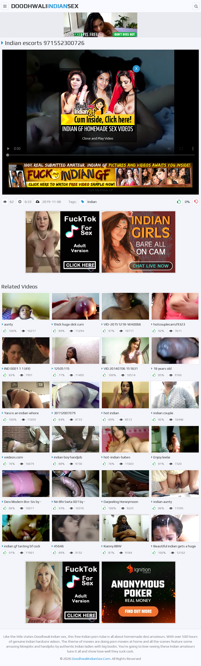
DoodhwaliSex (44, 6)
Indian (92, 202)
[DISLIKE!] (196, 201)
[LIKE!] (178, 201)
